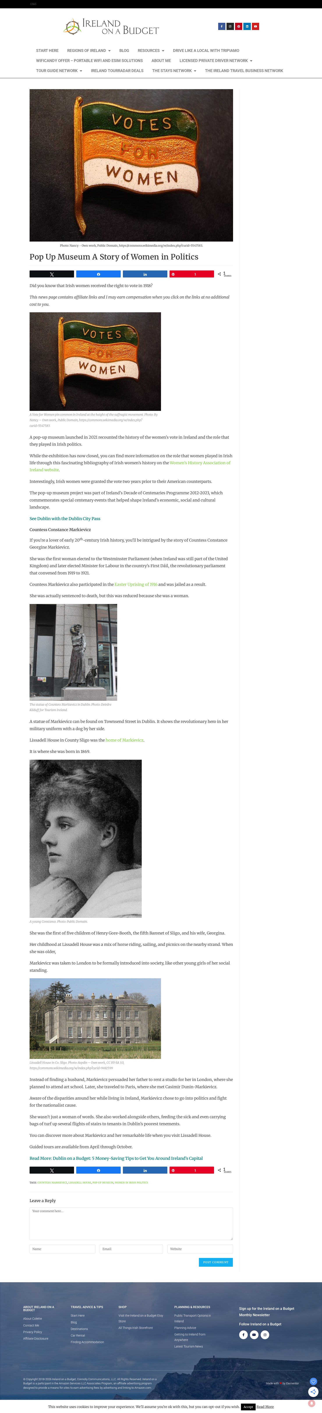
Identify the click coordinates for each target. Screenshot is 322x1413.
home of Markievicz (124, 740)
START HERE (47, 50)
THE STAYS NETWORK (172, 70)
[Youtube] (255, 26)
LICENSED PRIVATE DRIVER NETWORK (214, 60)
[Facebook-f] (222, 26)
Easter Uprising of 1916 (136, 584)
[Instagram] (230, 26)
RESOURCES (149, 50)
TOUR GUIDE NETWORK (57, 70)
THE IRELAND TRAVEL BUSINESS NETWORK (244, 70)
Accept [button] (248, 1407)
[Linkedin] (247, 26)
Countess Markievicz (52, 1182)
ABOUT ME (161, 60)
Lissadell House (79, 1182)
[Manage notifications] (311, 1403)
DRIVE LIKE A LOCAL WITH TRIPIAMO (206, 50)
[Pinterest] (238, 26)
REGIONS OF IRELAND (86, 50)
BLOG (124, 50)
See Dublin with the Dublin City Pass (65, 518)
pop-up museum (102, 1182)
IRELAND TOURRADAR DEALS (117, 70)
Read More (265, 1407)
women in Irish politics (131, 1182)
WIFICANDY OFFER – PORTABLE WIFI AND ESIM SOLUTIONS (89, 60)
